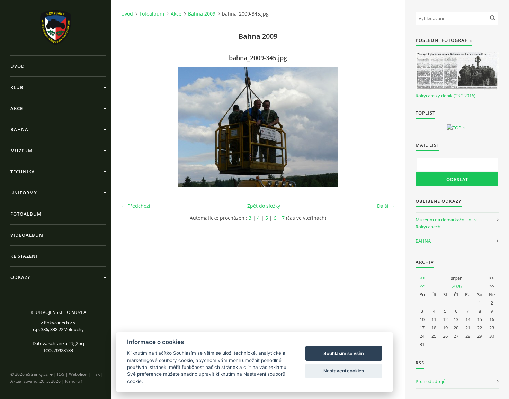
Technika (22, 172)
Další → (386, 205)
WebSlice (78, 374)
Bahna (19, 129)
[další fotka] (383, 127)
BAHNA (423, 241)
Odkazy (20, 277)
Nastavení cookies (343, 370)
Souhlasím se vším (343, 353)
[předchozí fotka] (132, 127)
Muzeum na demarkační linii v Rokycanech (446, 223)
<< (422, 278)
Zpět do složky (263, 205)
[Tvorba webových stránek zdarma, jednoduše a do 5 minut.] (51, 375)
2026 (457, 286)
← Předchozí (135, 205)
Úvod (17, 66)
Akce (16, 108)
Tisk (96, 374)
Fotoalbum (26, 214)
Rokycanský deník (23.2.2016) (445, 95)
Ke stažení (23, 256)
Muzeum (21, 150)
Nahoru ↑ (74, 381)
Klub (17, 87)
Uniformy (23, 193)
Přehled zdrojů (431, 381)
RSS (60, 374)
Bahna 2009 (201, 13)
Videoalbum (27, 235)
